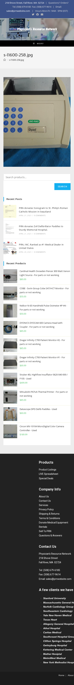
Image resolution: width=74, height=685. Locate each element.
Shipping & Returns (49, 513)
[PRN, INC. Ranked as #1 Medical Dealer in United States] (9, 247)
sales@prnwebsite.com (18, 10)
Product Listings (47, 469)
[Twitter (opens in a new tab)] (33, 14)
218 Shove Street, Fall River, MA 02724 (24, 2)
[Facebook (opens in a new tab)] (37, 14)
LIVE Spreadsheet (48, 474)
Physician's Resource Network (37, 30)
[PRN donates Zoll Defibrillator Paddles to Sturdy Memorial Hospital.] (9, 229)
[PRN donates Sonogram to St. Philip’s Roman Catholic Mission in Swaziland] (9, 211)
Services (43, 505)
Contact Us (45, 500)
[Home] (4, 59)
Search (62, 186)
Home (61, 675)
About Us (44, 496)
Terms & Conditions (49, 518)
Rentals (43, 526)
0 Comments (40, 215)
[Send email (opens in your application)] (41, 14)
